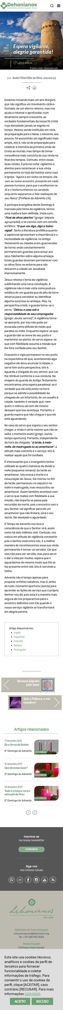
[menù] (59, 5)
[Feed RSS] (53, 879)
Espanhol (19, 636)
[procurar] (52, 5)
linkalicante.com (51, 68)
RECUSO (42, 1001)
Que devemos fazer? (16, 767)
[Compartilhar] (28, 88)
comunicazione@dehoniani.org (31, 933)
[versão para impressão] (34, 88)
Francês (18, 641)
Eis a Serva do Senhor (16, 744)
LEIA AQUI (32, 994)
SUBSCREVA (31, 849)
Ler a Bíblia (24, 63)
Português (20, 649)
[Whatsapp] (11, 879)
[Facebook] (28, 879)
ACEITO (20, 1001)
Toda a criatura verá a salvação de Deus (17, 792)
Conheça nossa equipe (31, 947)
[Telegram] (20, 879)
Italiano (18, 645)
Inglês (17, 632)
